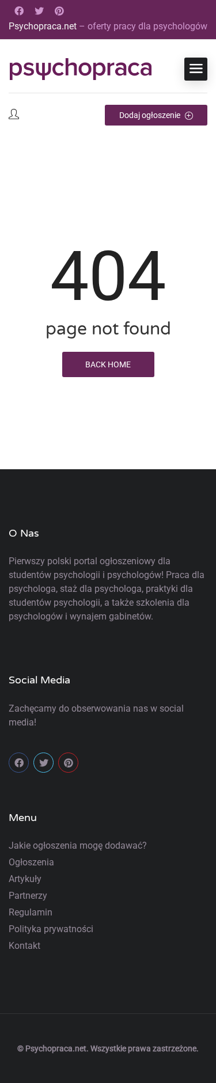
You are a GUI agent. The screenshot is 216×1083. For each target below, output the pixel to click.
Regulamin (30, 912)
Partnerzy (28, 895)
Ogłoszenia (31, 862)
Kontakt (24, 945)
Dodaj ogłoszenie (150, 115)
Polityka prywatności (51, 929)
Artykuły (25, 878)
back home (108, 364)
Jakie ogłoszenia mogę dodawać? (78, 845)
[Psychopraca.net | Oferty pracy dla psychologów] (81, 69)
